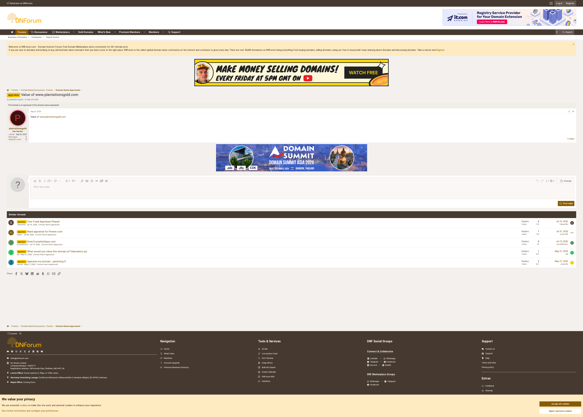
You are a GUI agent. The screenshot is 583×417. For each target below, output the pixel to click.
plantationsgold (16, 99)
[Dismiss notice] (573, 44)
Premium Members (129, 32)
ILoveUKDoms (22, 245)
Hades (19, 235)
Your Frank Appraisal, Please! (43, 221)
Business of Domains (17, 37)
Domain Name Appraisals (49, 225)
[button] (551, 3)
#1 (573, 111)
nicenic (563, 234)
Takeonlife (21, 225)
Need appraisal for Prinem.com (45, 231)
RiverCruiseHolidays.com (41, 241)
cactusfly (564, 264)
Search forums (52, 37)
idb (18, 255)
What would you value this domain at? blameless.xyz (57, 251)
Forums (22, 32)
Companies (36, 37)
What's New (104, 32)
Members (154, 32)
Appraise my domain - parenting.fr (46, 261)
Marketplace (63, 32)
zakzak (20, 264)
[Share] (569, 111)
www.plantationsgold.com (53, 116)
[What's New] (557, 32)
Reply (571, 139)
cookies (23, 405)
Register (440, 50)
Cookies (13, 333)
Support (175, 32)
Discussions (40, 32)
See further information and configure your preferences (30, 410)
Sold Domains (85, 32)
